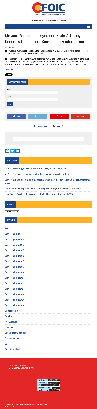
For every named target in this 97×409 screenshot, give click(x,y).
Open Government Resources (15, 332)
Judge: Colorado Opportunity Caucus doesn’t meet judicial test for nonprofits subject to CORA (39, 194)
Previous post (42, 126)
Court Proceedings (11, 310)
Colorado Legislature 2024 (14, 294)
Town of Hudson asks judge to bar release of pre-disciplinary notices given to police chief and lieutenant (43, 188)
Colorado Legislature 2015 (14, 244)
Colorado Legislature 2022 (14, 283)
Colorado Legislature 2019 (14, 266)
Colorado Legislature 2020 (14, 272)
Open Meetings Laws (12, 338)
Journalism (9, 327)
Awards (7, 228)
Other (7, 343)
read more (9, 69)
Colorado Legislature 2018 (14, 261)
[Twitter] (12, 151)
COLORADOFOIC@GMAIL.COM (24, 368)
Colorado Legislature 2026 (14, 305)
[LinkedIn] (17, 151)
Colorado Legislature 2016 (14, 250)
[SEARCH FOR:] (48, 139)
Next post (57, 126)
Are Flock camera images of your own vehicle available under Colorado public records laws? (38, 174)
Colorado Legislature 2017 (14, 255)
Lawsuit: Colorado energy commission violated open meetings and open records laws (35, 168)
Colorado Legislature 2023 (14, 288)
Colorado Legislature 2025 (14, 299)
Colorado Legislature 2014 (14, 239)
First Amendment (11, 321)
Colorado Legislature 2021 (14, 277)
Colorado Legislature (12, 233)
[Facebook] (7, 151)
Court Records (10, 316)
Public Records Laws (12, 349)
